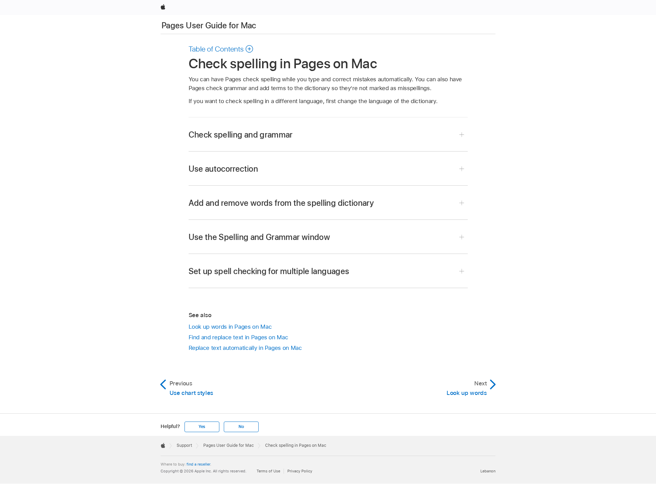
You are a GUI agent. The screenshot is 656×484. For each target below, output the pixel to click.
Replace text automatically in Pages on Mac (245, 347)
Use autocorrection (223, 169)
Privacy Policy (299, 471)
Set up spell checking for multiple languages (269, 271)
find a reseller (198, 464)
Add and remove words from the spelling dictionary (281, 203)
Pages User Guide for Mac (209, 25)
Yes (202, 426)
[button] (221, 48)
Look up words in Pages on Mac (230, 326)
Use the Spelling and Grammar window (259, 237)
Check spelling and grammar (241, 135)
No (241, 426)
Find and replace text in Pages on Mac (238, 337)
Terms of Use (268, 471)
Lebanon (487, 471)
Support (184, 445)
